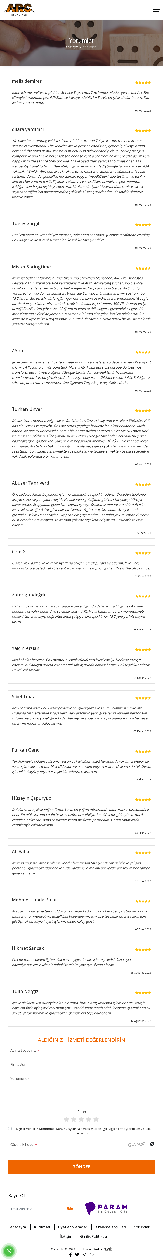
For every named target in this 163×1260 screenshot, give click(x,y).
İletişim (66, 1236)
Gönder (81, 1166)
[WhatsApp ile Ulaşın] (9, 1251)
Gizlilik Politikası (93, 1236)
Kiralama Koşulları (110, 1227)
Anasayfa (18, 1227)
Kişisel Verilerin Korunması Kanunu (41, 1129)
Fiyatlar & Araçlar (72, 1227)
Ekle (69, 1208)
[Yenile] (152, 1144)
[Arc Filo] (19, 10)
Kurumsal (42, 1227)
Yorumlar (142, 1227)
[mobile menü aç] (156, 10)
